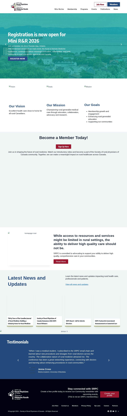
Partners (115, 406)
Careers (106, 406)
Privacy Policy (86, 406)
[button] (5, 44)
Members (75, 406)
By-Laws (97, 406)
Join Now (55, 406)
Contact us (65, 406)
